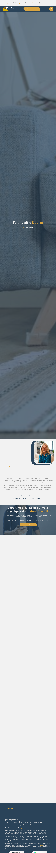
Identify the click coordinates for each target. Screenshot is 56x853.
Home (22, 227)
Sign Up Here (24, 828)
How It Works (39, 845)
